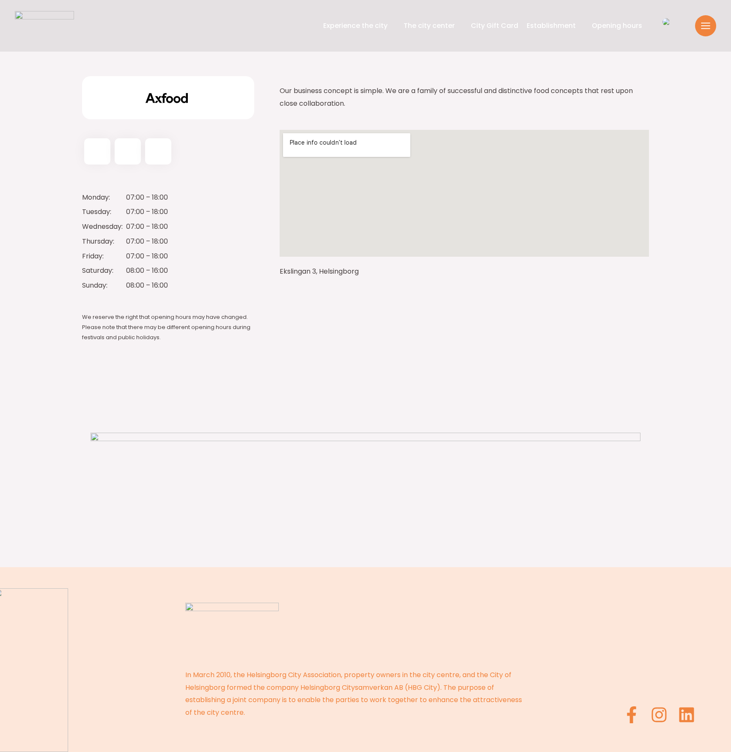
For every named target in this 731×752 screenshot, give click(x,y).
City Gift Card (494, 25)
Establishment (551, 25)
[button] (683, 26)
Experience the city (355, 25)
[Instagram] (659, 714)
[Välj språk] (666, 22)
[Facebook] (631, 714)
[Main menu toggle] (705, 25)
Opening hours (617, 25)
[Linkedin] (686, 714)
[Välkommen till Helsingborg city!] (44, 25)
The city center (429, 25)
